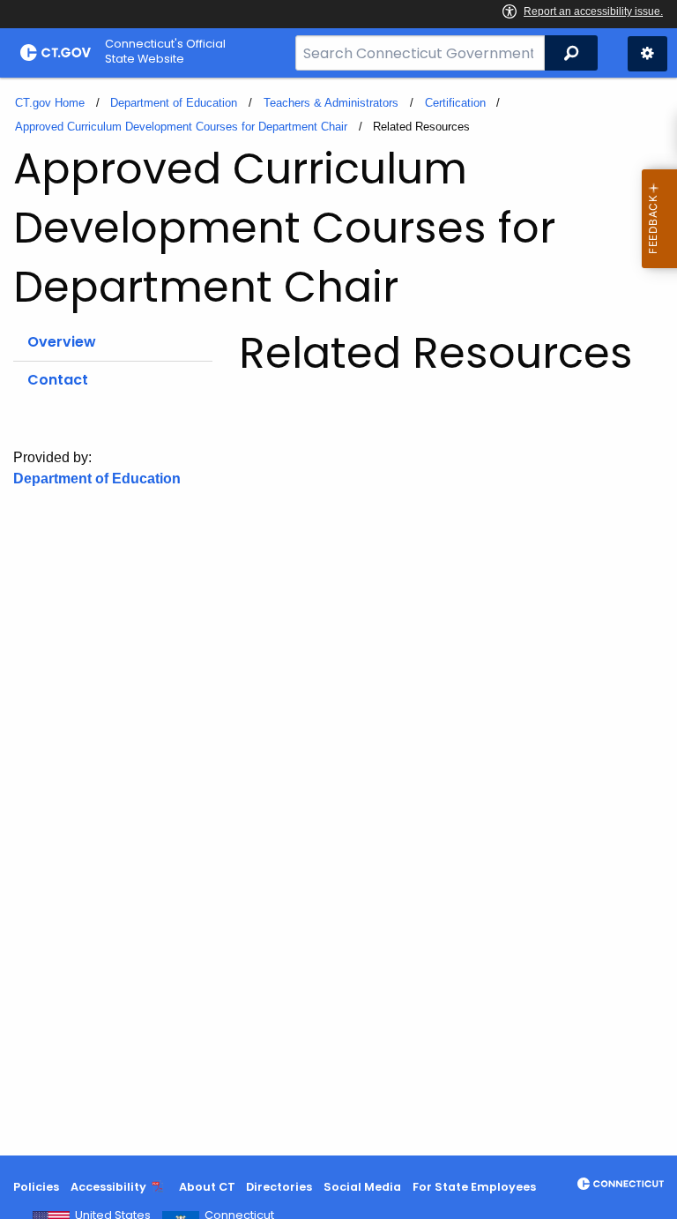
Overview (61, 342)
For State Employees (474, 1186)
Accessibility (108, 1186)
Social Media (362, 1186)
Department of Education (173, 102)
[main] (338, 616)
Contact (57, 380)
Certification (455, 102)
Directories (279, 1186)
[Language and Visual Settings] (647, 53)
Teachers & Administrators (331, 102)
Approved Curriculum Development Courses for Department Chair (181, 126)
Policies (36, 1186)
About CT (207, 1186)
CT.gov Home (50, 102)
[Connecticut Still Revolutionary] (620, 1184)
